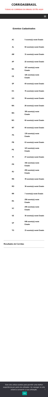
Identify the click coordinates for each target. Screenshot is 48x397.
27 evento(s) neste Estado (34, 157)
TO (13, 230)
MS (13, 120)
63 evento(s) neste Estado (34, 142)
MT (13, 128)
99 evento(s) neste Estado (34, 98)
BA (13, 69)
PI (13, 157)
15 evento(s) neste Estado (34, 230)
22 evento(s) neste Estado (34, 62)
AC (13, 40)
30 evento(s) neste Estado (34, 216)
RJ (13, 172)
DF (13, 84)
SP (13, 223)
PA (13, 135)
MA (13, 106)
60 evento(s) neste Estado (34, 47)
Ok (25, 393)
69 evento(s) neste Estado (34, 84)
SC (13, 208)
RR (13, 194)
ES (13, 91)
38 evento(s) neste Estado (34, 186)
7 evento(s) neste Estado (34, 194)
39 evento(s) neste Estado (34, 179)
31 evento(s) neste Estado (34, 54)
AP (13, 62)
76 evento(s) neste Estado (34, 91)
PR (13, 164)
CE (13, 76)
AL (13, 47)
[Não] (45, 389)
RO (13, 186)
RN (13, 179)
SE (13, 216)
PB (13, 142)
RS (13, 201)
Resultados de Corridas (14, 244)
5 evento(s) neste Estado (34, 40)
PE (13, 150)
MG (13, 113)
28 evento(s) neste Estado (34, 106)
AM (13, 54)
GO (13, 98)
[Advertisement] (24, 265)
